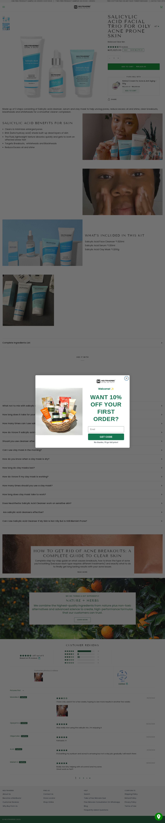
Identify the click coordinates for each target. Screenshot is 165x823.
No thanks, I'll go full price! (106, 442)
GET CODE (106, 437)
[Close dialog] (126, 378)
